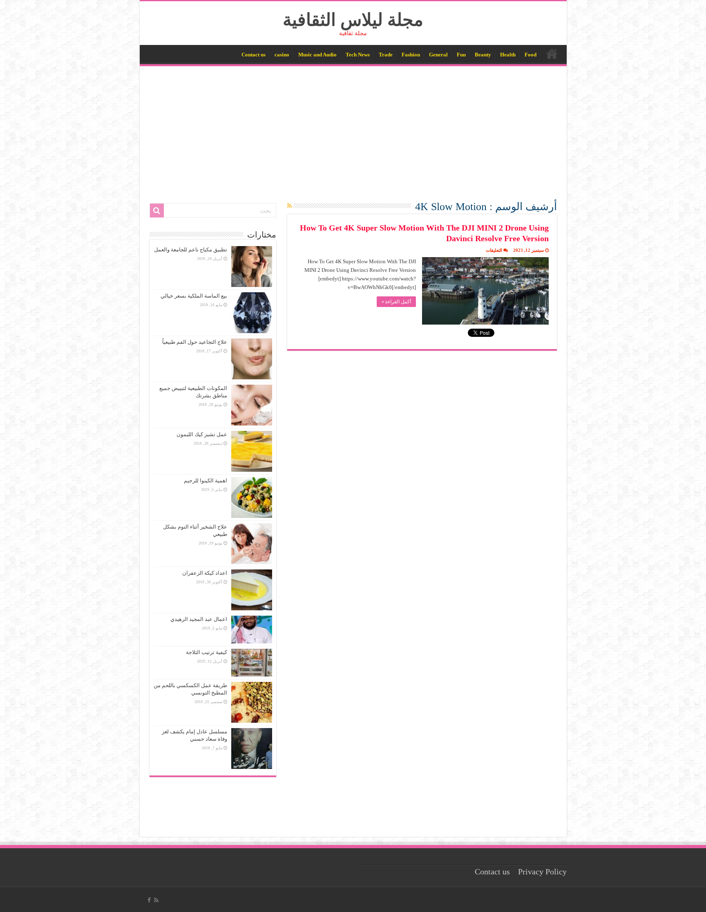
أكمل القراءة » (396, 302)
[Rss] (156, 900)
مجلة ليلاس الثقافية (353, 19)
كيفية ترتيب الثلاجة (206, 652)
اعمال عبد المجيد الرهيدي (198, 619)
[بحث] (157, 210)
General (438, 55)
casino (282, 55)
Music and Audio (317, 55)
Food (530, 55)
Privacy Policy (542, 871)
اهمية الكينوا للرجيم (205, 480)
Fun (461, 55)
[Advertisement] (353, 127)
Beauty (483, 55)
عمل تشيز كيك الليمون (201, 434)
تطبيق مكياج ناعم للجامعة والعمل (190, 249)
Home (552, 53)
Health (508, 55)
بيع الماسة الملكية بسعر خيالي (194, 296)
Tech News (358, 55)
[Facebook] (149, 900)
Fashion (411, 55)
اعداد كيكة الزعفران (204, 573)
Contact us (253, 55)
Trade (386, 55)
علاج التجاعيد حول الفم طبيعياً (194, 342)
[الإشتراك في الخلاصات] (289, 206)
